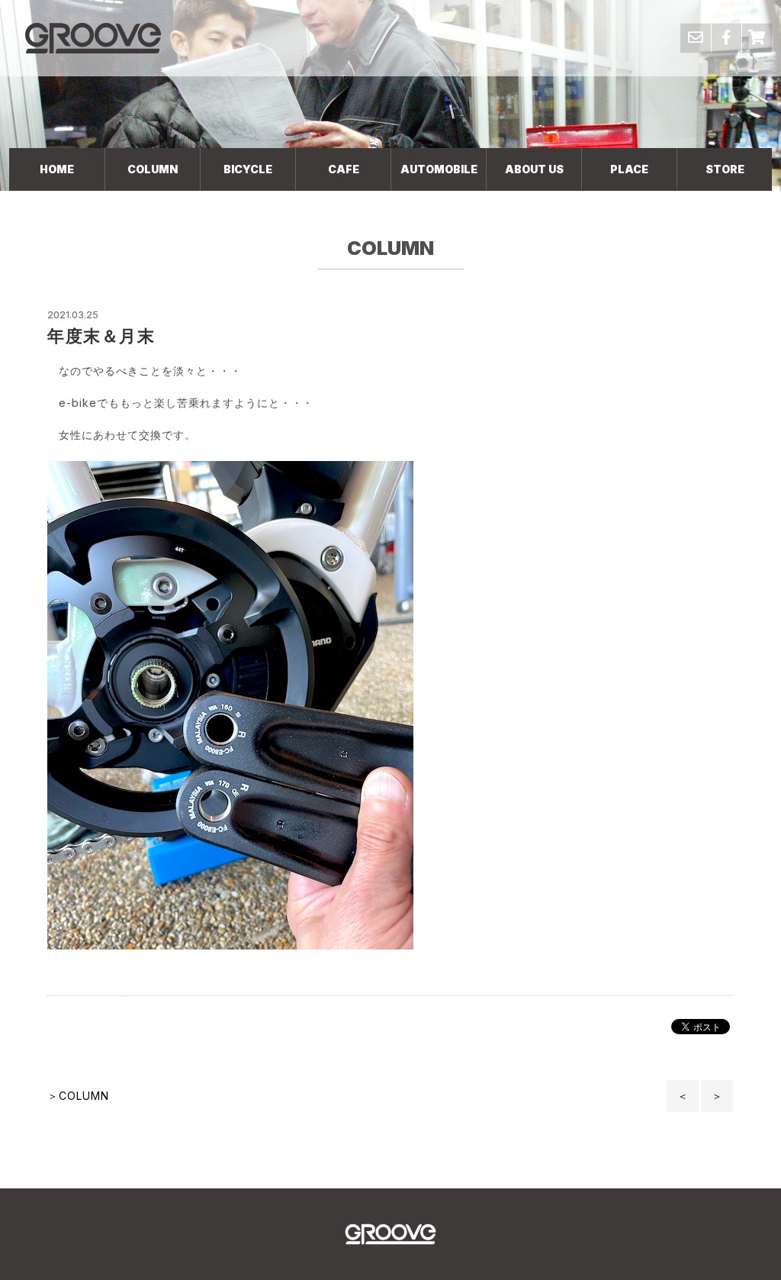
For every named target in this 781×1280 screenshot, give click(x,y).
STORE (724, 169)
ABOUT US (534, 169)
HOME (57, 169)
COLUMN (152, 169)
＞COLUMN (78, 1095)
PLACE (629, 169)
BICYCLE (247, 169)
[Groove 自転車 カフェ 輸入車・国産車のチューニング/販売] (93, 37)
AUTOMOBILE (438, 169)
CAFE (343, 169)
